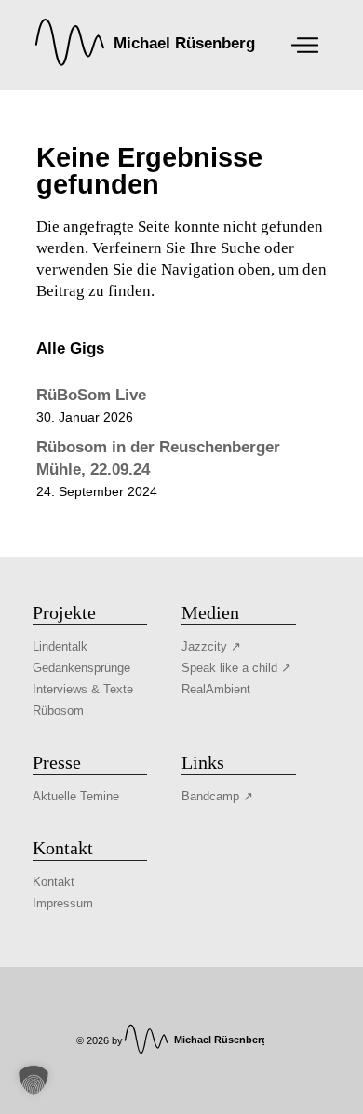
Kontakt (53, 882)
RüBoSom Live (91, 395)
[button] (33, 1080)
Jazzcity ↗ (211, 646)
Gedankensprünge (81, 668)
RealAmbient (216, 689)
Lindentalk (60, 646)
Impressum (63, 903)
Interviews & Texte (83, 689)
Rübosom (58, 711)
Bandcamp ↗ (217, 796)
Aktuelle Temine (76, 796)
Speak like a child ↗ (236, 668)
